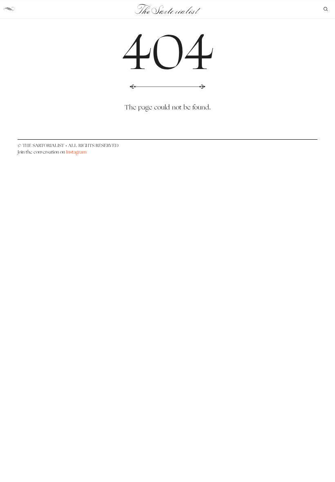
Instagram (76, 152)
